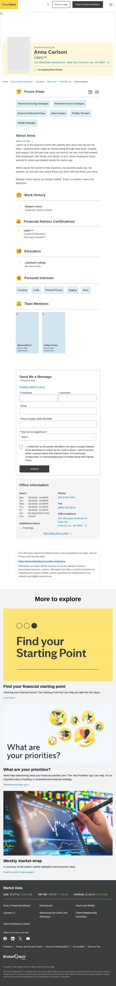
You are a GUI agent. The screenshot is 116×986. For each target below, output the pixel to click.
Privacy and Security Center (29, 946)
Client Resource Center (16, 923)
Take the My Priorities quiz (16, 784)
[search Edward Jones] (48, 4)
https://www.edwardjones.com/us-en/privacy (41, 561)
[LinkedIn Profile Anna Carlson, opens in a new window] (90, 92)
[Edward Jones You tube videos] (28, 938)
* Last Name (64, 393)
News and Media (85, 905)
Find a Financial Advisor (88, 4)
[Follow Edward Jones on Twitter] (20, 938)
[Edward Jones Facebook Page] (5, 938)
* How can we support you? (33, 432)
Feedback (8, 946)
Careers (9, 912)
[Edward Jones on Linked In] (12, 938)
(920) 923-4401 (66, 497)
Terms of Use (94, 946)
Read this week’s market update (18, 872)
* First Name (26, 393)
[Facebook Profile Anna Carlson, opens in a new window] (97, 92)
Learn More (9, 697)
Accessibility (78, 946)
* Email (23, 406)
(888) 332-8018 (66, 507)
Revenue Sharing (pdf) (57, 946)
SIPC (53, 967)
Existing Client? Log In (32, 387)
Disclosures (46, 905)
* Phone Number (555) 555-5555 (36, 419)
